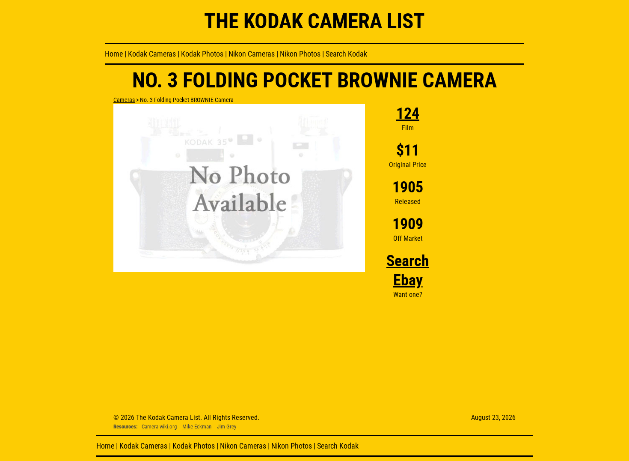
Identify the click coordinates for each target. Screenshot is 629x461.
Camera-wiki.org (159, 426)
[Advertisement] (483, 232)
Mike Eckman (196, 426)
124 (407, 114)
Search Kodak (346, 53)
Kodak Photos (202, 53)
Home (114, 53)
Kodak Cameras (152, 53)
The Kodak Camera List (314, 21)
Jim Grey (226, 426)
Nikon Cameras (251, 53)
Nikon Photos (300, 53)
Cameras (124, 99)
